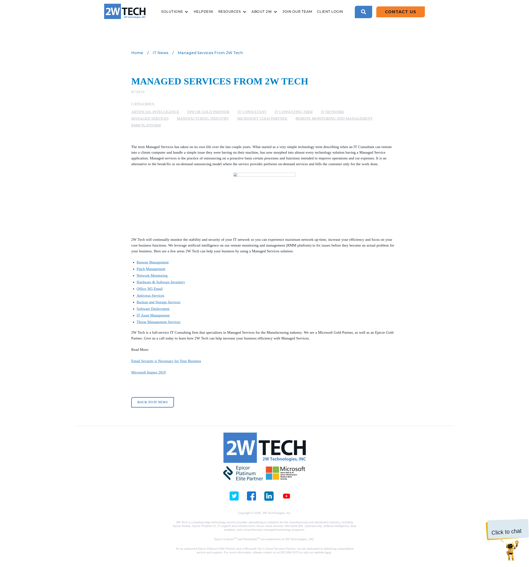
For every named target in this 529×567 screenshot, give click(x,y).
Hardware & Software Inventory (161, 282)
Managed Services (150, 118)
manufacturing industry (203, 118)
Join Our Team (297, 12)
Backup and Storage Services (158, 302)
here (328, 552)
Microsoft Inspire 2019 (148, 372)
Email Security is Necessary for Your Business (166, 361)
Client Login (330, 12)
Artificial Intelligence (155, 112)
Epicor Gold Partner (208, 112)
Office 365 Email (150, 289)
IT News (160, 53)
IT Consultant (252, 112)
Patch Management (151, 269)
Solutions (172, 12)
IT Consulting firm (294, 112)
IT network (332, 112)
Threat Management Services (158, 322)
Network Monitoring (152, 275)
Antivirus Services (150, 295)
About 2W (261, 12)
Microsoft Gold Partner (262, 118)
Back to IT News (152, 402)
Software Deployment (153, 309)
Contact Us (400, 11)
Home (137, 53)
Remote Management (153, 262)
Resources (229, 12)
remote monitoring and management (334, 118)
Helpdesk (203, 12)
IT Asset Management (153, 315)
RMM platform (146, 125)
